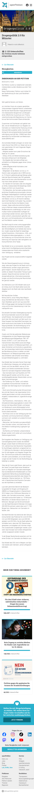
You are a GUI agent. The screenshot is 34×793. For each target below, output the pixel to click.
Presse (4, 765)
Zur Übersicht (9, 65)
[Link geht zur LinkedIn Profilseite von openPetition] (30, 734)
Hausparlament (24, 765)
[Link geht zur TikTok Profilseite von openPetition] (21, 734)
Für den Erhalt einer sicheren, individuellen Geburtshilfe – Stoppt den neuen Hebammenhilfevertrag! (17, 602)
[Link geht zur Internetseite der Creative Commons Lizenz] (3, 791)
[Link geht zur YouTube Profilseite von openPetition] (21, 740)
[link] (31, 5)
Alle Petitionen (6, 779)
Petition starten (7, 781)
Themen (4, 783)
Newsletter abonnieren (17, 749)
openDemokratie (24, 763)
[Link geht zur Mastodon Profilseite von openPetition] (4, 740)
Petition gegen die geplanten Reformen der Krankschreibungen (17, 684)
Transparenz (23, 776)
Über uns (5, 759)
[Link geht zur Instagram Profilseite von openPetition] (13, 734)
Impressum (22, 783)
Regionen (5, 785)
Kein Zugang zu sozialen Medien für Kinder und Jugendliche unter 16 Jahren (17, 644)
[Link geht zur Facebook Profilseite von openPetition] (4, 734)
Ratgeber (5, 776)
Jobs (3, 761)
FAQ (20, 759)
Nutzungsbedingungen (26, 779)
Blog (3, 763)
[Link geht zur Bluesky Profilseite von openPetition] (13, 740)
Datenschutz (23, 781)
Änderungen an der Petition (15, 79)
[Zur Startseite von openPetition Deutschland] (12, 5)
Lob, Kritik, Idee (7, 767)
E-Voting (22, 767)
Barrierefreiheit (24, 785)
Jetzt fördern (17, 720)
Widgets (21, 761)
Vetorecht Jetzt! (24, 770)
